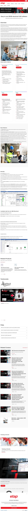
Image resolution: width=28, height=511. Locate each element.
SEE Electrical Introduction (18, 350)
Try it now (4, 67)
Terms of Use (9, 488)
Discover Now (3, 452)
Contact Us (5, 488)
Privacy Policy (2, 510)
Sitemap (17, 488)
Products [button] (16, 3)
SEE (12, 353)
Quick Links (13, 13)
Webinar (12, 379)
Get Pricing (25, 8)
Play (13, 354)
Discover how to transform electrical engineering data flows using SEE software (18, 408)
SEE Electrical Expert (5, 267)
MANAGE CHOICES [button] (14, 505)
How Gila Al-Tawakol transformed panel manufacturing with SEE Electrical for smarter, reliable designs (17, 397)
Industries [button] (12, 3)
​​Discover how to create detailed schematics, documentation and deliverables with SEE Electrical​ (17, 360)
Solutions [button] (8, 3)
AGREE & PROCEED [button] (14, 507)
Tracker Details (5, 510)
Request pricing (18, 67)
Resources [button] (22, 3)
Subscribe (2, 485)
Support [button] (2, 5)
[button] (27, 494)
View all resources (25, 347)
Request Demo (20, 8)
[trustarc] (25, 510)
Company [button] (8, 5)
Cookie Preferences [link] (21, 488)
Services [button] (5, 5)
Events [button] (19, 3)
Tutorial (14, 353)
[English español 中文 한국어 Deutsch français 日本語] (16, 0)
